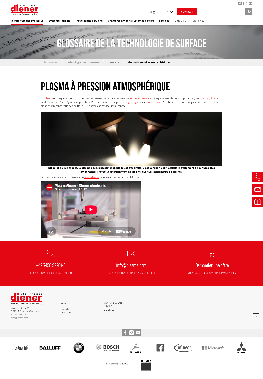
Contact (187, 11)
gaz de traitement (139, 98)
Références (197, 20)
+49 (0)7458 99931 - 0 (21, 314)
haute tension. (154, 102)
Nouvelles (66, 309)
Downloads (66, 312)
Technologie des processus (82, 62)
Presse (64, 306)
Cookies (109, 309)
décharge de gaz (130, 102)
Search (248, 11)
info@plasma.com (131, 265)
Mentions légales (114, 302)
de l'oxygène (208, 98)
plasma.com (50, 62)
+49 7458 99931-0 (51, 265)
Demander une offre (212, 265)
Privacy (108, 306)
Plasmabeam (91, 177)
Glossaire (113, 62)
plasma (49, 98)
